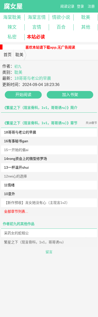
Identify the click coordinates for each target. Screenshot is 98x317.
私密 (12, 36)
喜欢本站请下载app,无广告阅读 (50, 47)
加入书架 (70, 95)
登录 (80, 6)
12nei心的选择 (15, 176)
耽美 (19, 55)
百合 (61, 27)
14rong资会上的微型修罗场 (25, 159)
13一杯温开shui (16, 167)
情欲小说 (61, 17)
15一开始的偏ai (16, 150)
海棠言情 (37, 17)
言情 (36, 27)
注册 (91, 6)
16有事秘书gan (16, 141)
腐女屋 (13, 6)
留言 (49, 252)
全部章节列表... (16, 211)
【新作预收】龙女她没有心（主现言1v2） (37, 203)
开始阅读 (23, 95)
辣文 (12, 27)
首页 (8, 55)
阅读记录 (67, 6)
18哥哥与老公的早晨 (32, 78)
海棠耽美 (12, 17)
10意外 (9, 194)
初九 (17, 66)
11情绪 (9, 185)
